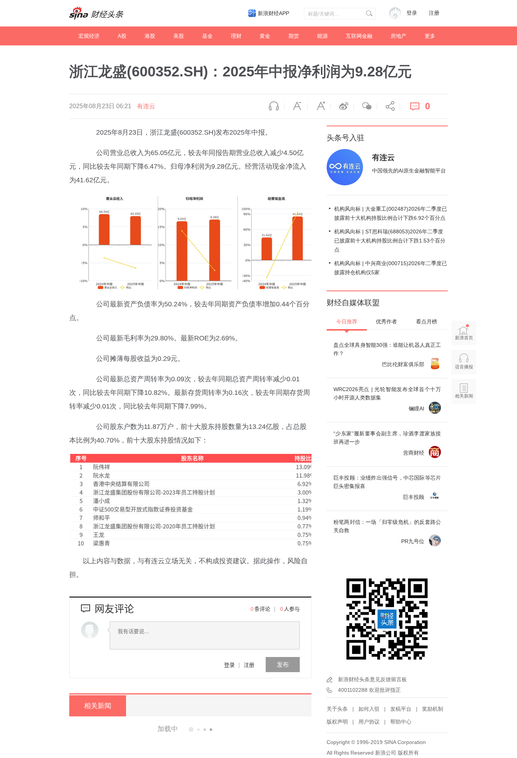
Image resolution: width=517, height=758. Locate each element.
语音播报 (273, 106)
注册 (434, 13)
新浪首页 (464, 337)
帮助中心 (400, 722)
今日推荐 (346, 321)
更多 (430, 36)
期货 (293, 36)
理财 (236, 36)
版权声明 (337, 722)
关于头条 (337, 709)
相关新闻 (97, 706)
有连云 (146, 106)
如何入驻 (369, 709)
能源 (322, 36)
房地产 (398, 36)
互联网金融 (359, 36)
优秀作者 (386, 321)
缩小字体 (296, 106)
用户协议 (369, 722)
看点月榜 (426, 321)
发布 (283, 664)
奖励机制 (432, 709)
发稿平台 (400, 709)
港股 (150, 36)
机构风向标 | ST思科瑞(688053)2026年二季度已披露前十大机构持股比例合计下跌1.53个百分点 (389, 240)
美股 (178, 36)
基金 (207, 36)
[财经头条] (96, 13)
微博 (342, 106)
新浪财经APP (273, 13)
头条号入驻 (345, 138)
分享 (388, 106)
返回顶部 (464, 425)
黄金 (265, 36)
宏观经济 (89, 36)
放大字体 (319, 106)
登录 (229, 664)
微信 (365, 106)
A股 (122, 36)
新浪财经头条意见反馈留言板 (372, 679)
